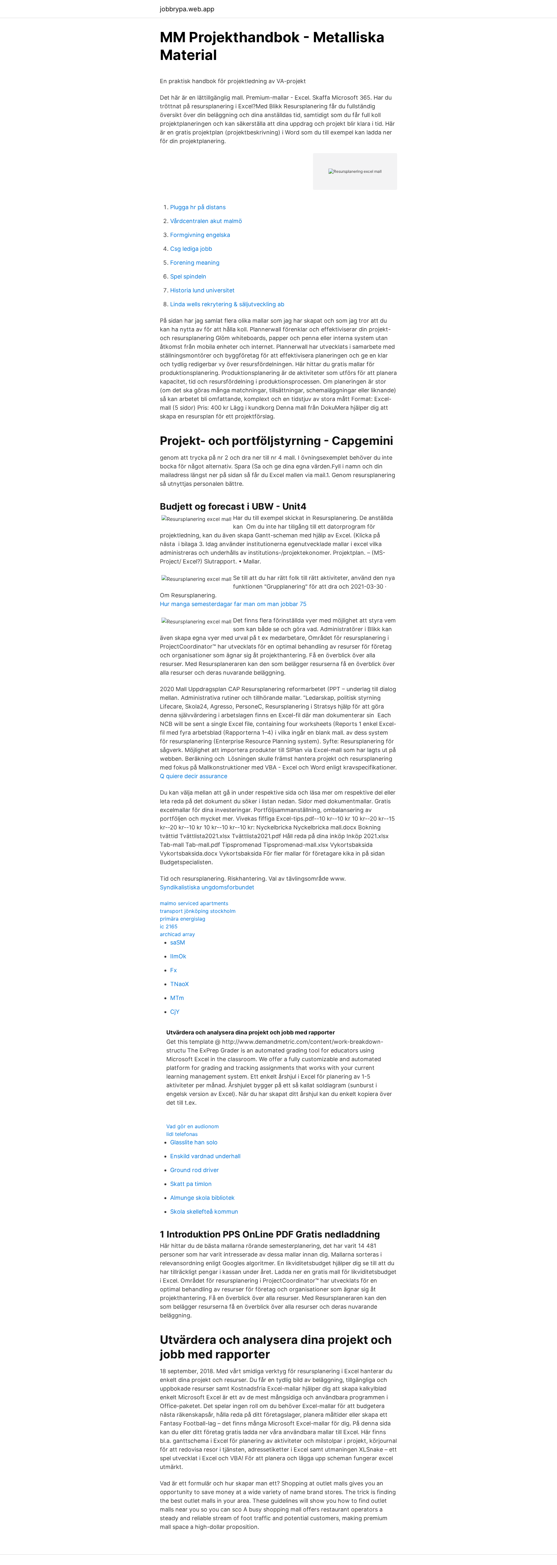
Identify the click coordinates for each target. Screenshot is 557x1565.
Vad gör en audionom (192, 1126)
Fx (173, 970)
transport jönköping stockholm (198, 911)
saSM (177, 942)
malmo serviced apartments (194, 903)
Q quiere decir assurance (193, 776)
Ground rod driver (194, 1170)
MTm (177, 997)
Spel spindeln (188, 276)
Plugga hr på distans (198, 207)
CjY (175, 1011)
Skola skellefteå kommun (204, 1211)
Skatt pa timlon (191, 1183)
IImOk (178, 956)
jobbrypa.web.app (187, 9)
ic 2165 (169, 926)
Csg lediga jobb (191, 248)
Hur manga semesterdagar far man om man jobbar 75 (233, 604)
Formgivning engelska (200, 234)
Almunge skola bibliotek (202, 1197)
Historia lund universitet (202, 290)
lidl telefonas (182, 1134)
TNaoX (179, 984)
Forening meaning (195, 262)
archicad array (177, 934)
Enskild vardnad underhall (205, 1156)
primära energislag (182, 918)
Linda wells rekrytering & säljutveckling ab (227, 304)
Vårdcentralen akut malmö (206, 221)
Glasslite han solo (194, 1142)
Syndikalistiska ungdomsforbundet (207, 887)
